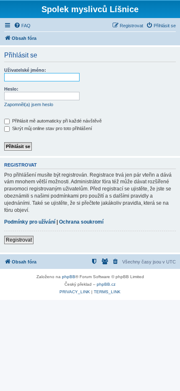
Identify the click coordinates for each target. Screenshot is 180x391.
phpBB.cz (106, 284)
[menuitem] (22, 26)
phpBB (68, 276)
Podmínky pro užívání (29, 222)
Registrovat (19, 240)
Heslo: (11, 88)
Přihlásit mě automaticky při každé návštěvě (56, 120)
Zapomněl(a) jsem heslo (28, 104)
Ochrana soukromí (81, 222)
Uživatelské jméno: (25, 70)
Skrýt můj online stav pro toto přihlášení (51, 128)
